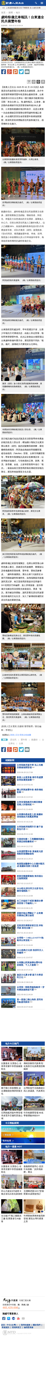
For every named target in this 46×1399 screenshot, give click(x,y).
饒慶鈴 (34, 739)
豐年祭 (24, 739)
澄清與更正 (16, 1327)
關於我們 (36, 1325)
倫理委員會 (28, 1327)
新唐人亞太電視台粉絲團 (20, 735)
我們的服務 (25, 1325)
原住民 (13, 739)
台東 (21, 743)
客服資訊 (5, 1327)
